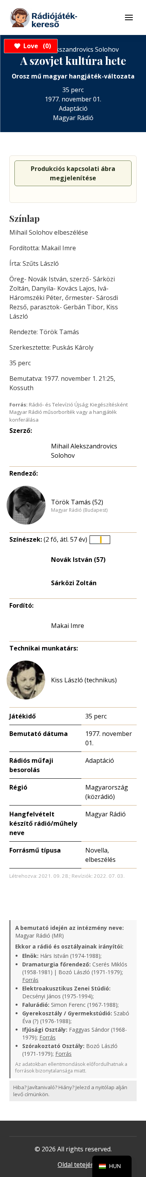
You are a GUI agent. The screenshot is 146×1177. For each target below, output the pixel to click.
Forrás (30, 979)
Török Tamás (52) (77, 502)
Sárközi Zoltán (74, 583)
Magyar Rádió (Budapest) (79, 510)
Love (36, 46)
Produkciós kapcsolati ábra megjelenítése (73, 173)
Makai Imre (67, 625)
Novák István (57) (78, 559)
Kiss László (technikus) (84, 680)
